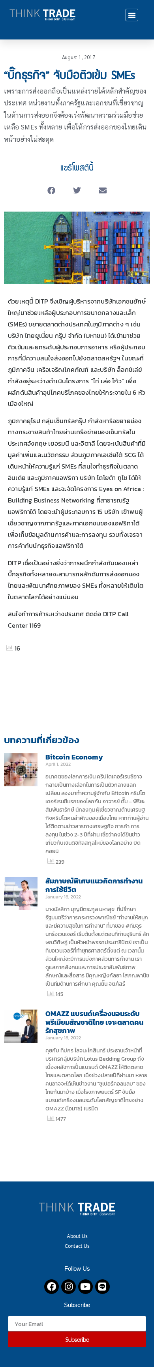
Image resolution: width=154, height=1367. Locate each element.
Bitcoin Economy (74, 757)
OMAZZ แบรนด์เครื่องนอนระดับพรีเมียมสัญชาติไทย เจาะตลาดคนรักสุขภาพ (94, 1022)
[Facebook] (51, 1286)
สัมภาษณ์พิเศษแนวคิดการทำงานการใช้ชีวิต (94, 885)
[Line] (102, 1286)
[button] (132, 15)
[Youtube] (85, 1286)
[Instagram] (68, 1286)
